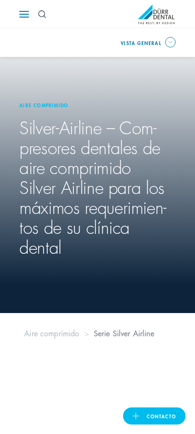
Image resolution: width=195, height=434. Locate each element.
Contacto (161, 416)
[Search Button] (42, 14)
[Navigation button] (24, 14)
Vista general (141, 42)
